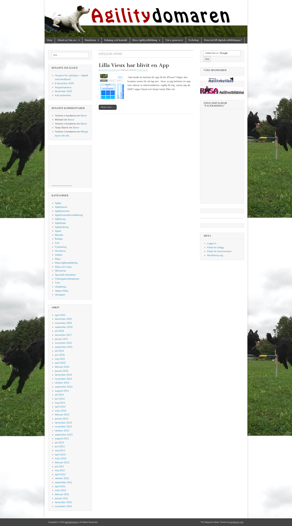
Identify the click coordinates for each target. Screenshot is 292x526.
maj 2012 (60, 470)
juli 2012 (59, 466)
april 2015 (60, 362)
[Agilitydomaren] (146, 18)
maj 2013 (60, 450)
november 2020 (63, 323)
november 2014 (63, 378)
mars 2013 (60, 458)
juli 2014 (59, 394)
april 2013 (60, 454)
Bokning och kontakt (115, 40)
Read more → (107, 107)
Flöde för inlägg (215, 247)
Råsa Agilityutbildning (144, 40)
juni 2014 (60, 398)
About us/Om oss (67, 40)
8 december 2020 (64, 83)
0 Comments (142, 70)
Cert (57, 242)
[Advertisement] (62, 165)
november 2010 (63, 506)
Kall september (63, 95)
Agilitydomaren (71, 522)
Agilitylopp (60, 223)
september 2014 (63, 386)
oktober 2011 (62, 478)
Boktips (59, 238)
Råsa (57, 259)
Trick (57, 282)
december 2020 (63, 319)
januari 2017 (61, 339)
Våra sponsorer (174, 40)
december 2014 (63, 374)
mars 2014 (60, 410)
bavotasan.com (236, 522)
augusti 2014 (62, 390)
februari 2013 (62, 462)
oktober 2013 (62, 430)
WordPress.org (215, 255)
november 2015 (63, 343)
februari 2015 (62, 366)
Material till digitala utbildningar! (223, 40)
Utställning (60, 286)
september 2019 (63, 327)
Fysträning (60, 247)
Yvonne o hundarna (109, 70)
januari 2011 (61, 498)
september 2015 (63, 347)
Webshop (193, 40)
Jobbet (58, 254)
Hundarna (90, 40)
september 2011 (63, 482)
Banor (84, 115)
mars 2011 (60, 490)
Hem (49, 40)
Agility (58, 203)
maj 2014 (60, 402)
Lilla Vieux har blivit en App (134, 65)
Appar (58, 231)
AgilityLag (60, 219)
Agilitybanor (61, 207)
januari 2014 (61, 418)
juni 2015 (60, 354)
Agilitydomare (62, 211)
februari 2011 (62, 494)
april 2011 (60, 486)
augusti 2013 (62, 438)
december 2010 (63, 502)
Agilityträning (62, 227)
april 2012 (60, 474)
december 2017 (63, 335)
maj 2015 (60, 359)
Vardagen (60, 294)
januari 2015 (61, 370)
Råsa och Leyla (63, 266)
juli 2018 (59, 331)
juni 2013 (60, 446)
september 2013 (63, 434)
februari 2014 (62, 414)
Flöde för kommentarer (219, 251)
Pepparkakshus (63, 87)
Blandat (59, 235)
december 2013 (63, 422)
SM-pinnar (60, 270)
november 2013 (63, 426)
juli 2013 (59, 442)
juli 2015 (59, 350)
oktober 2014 (62, 382)
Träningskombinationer (67, 278)
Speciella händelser (65, 274)
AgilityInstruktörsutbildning (69, 215)
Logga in (211, 243)
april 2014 (60, 406)
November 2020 (63, 91)
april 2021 (60, 315)
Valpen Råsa (61, 290)
